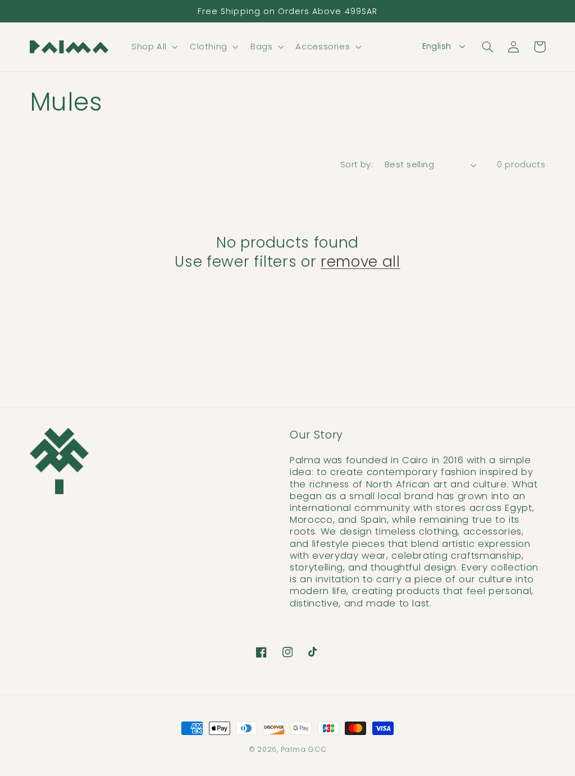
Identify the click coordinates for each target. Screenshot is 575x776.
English (436, 46)
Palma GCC (304, 749)
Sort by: (356, 164)
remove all (360, 261)
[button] (153, 46)
